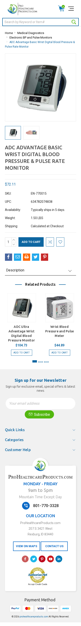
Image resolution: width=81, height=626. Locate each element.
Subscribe (41, 414)
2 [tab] (40, 362)
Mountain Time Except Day (40, 497)
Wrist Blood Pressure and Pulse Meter (59, 331)
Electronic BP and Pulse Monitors (30, 37)
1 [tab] (34, 361)
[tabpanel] (21, 322)
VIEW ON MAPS (26, 546)
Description (15, 270)
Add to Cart (22, 352)
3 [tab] (46, 362)
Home (9, 33)
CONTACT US (54, 546)
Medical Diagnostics (30, 33)
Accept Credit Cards (37, 584)
